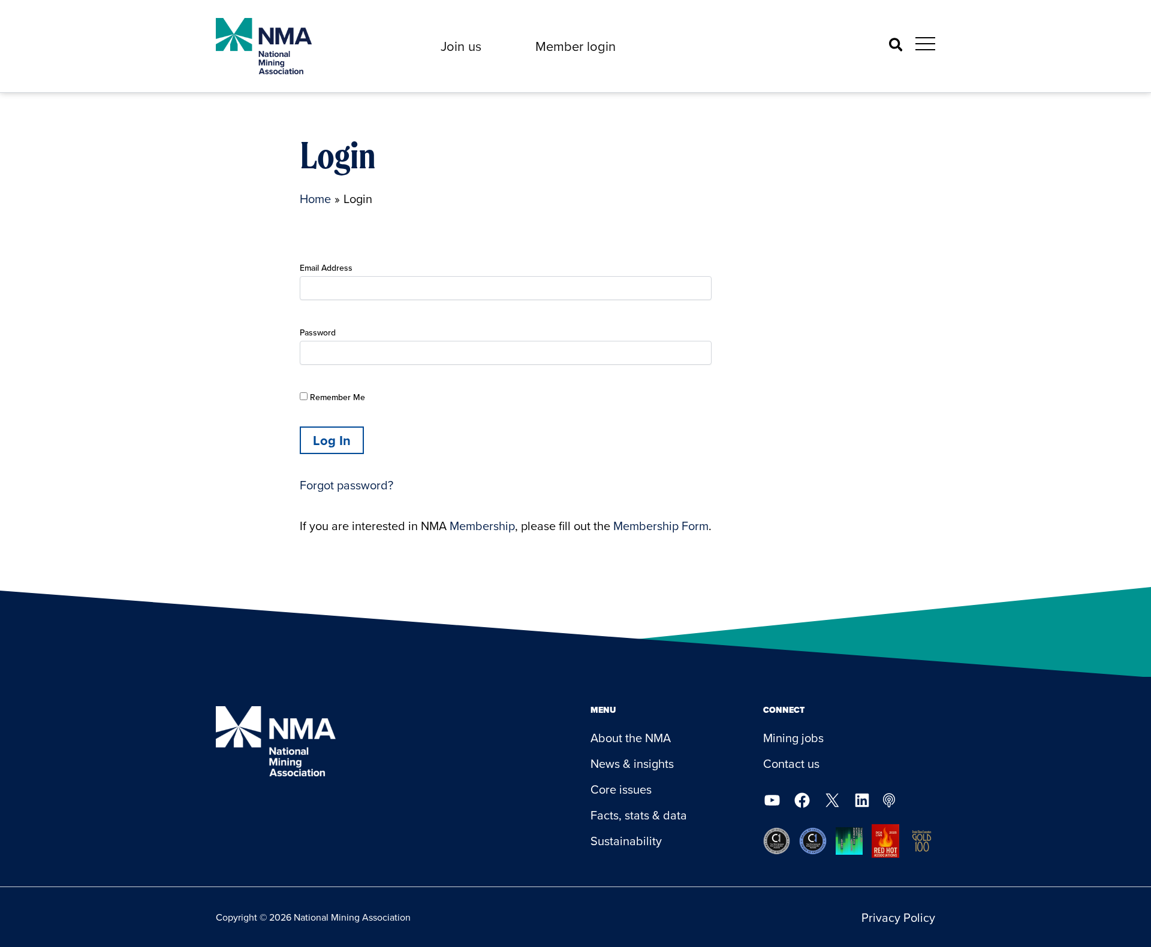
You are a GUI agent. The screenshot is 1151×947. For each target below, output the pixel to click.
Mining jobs (793, 737)
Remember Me (336, 397)
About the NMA (630, 737)
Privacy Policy (898, 917)
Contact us (791, 763)
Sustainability (626, 840)
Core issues (621, 789)
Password (318, 332)
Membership (482, 525)
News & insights (632, 763)
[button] (461, 46)
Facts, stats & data (638, 815)
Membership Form (661, 525)
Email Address (326, 268)
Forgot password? (346, 485)
